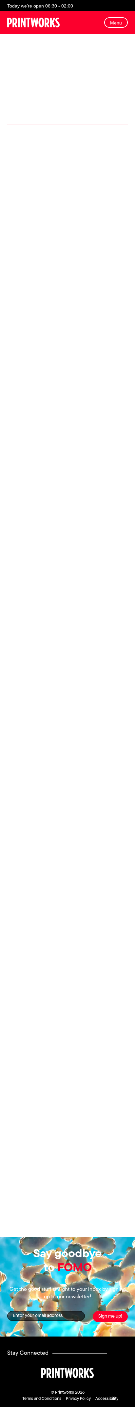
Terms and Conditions (41, 1399)
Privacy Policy (78, 1399)
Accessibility (106, 1399)
